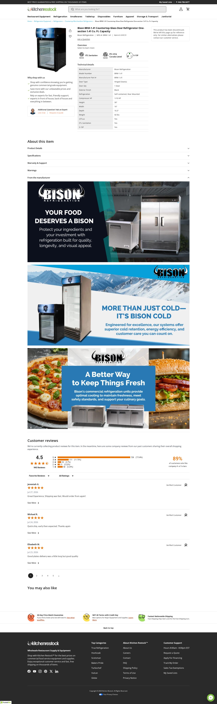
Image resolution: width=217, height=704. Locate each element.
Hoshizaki (96, 653)
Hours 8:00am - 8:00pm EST (176, 648)
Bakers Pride (97, 663)
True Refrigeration (100, 648)
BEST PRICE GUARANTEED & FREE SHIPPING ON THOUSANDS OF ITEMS (57, 2)
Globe (94, 678)
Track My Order (171, 663)
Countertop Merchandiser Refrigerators (79, 21)
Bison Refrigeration (85, 35)
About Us (127, 648)
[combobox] (117, 9)
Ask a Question (83, 39)
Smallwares (76, 16)
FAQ (125, 663)
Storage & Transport (147, 16)
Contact (126, 658)
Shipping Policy (130, 668)
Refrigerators (58, 21)
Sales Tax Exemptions (174, 668)
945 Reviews (42, 467)
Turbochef (96, 668)
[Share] (70, 30)
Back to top (108, 628)
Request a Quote (171, 653)
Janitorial (166, 16)
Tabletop (90, 16)
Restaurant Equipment (39, 16)
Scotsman (96, 658)
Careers (126, 653)
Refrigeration (60, 16)
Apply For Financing (173, 658)
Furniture (118, 16)
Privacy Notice (130, 678)
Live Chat (41, 113)
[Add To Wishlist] (70, 36)
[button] (188, 9)
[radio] (108, 457)
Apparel (130, 16)
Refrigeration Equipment (42, 21)
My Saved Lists (165, 2)
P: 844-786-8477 (182, 2)
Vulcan (94, 673)
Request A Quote (56, 113)
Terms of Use (129, 673)
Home (30, 21)
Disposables (104, 16)
